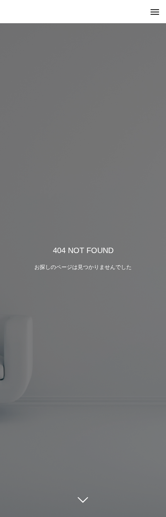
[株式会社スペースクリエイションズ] (7, 11)
